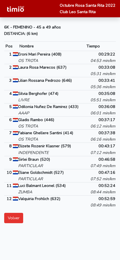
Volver (14, 218)
